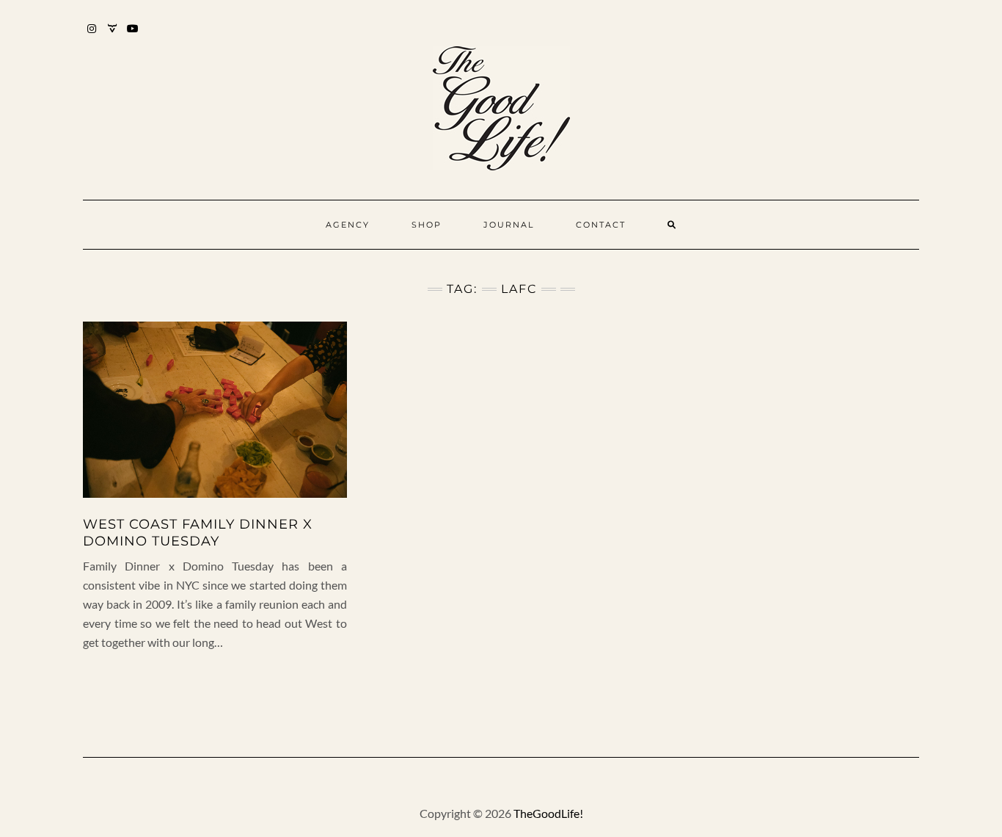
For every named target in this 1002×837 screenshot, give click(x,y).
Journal (508, 225)
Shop (427, 225)
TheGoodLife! (548, 813)
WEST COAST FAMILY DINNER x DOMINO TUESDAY (197, 532)
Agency (348, 225)
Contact (601, 225)
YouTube (133, 35)
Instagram (92, 35)
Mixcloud (112, 35)
